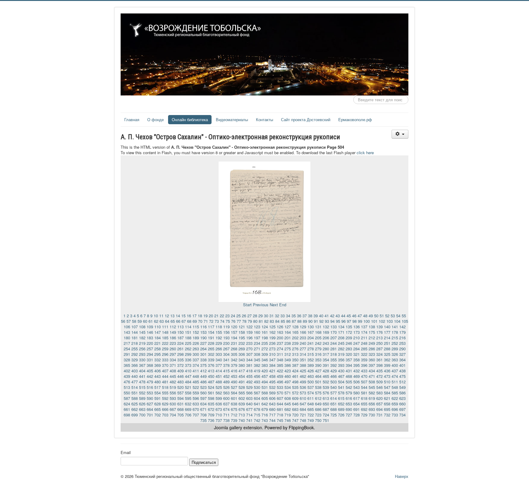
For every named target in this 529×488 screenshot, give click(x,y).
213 (379, 338)
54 (398, 316)
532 (272, 387)
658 (387, 404)
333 (165, 360)
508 (372, 382)
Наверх (401, 476)
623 (402, 398)
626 (142, 404)
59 (139, 321)
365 (127, 365)
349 (287, 360)
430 (341, 371)
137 (364, 327)
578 (341, 393)
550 (127, 393)
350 (295, 360)
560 (203, 393)
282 (341, 349)
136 (356, 327)
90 (310, 321)
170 (333, 332)
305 (234, 354)
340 (219, 360)
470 (364, 376)
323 (372, 354)
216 (402, 338)
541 (341, 387)
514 (134, 387)
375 (203, 365)
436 (387, 371)
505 (349, 382)
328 (127, 360)
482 (173, 382)
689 (341, 409)
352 (310, 360)
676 (241, 409)
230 (226, 343)
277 (303, 349)
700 (142, 415)
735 (203, 420)
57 (128, 321)
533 (280, 387)
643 (272, 404)
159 (249, 332)
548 (395, 387)
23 (227, 316)
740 (241, 420)
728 (356, 415)
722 (310, 415)
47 (360, 316)
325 (387, 354)
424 (295, 371)
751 (326, 420)
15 (183, 316)
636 (219, 404)
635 (211, 404)
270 (249, 349)
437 (395, 371)
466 (333, 376)
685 (310, 409)
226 (196, 343)
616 (349, 398)
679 (264, 409)
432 (356, 371)
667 (173, 409)
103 (389, 321)
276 (295, 349)
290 (402, 349)
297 (173, 354)
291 (127, 354)
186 (173, 338)
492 (249, 382)
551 (134, 393)
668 (180, 409)
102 (382, 321)
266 (219, 349)
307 (249, 354)
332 (157, 360)
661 (127, 409)
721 (303, 415)
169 (326, 332)
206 (326, 338)
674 (226, 409)
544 (364, 387)
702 (157, 415)
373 (188, 365)
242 (318, 343)
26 (244, 316)
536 (303, 387)
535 (295, 387)
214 (387, 338)
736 (211, 420)
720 (295, 415)
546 (379, 387)
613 (326, 398)
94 (332, 321)
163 (280, 332)
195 (241, 338)
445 (173, 376)
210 (356, 338)
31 (271, 316)
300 (196, 354)
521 (188, 387)
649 (318, 404)
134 (341, 327)
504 (341, 382)
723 (318, 415)
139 (379, 327)
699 (134, 415)
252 (395, 343)
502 (326, 382)
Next (274, 304)
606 (272, 398)
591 (157, 398)
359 (364, 360)
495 (272, 382)
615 (341, 398)
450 (211, 376)
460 (287, 376)
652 (341, 404)
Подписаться (204, 462)
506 (356, 382)
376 (211, 365)
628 (157, 404)
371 (173, 365)
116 (203, 327)
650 (326, 404)
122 (249, 327)
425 (303, 371)
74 (222, 321)
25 (238, 316)
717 (272, 415)
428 (326, 371)
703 (165, 415)
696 (395, 409)
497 (287, 382)
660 (402, 404)
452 (226, 376)
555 (165, 393)
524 (211, 387)
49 (371, 316)
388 (303, 365)
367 (142, 365)
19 (205, 316)
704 (173, 415)
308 (257, 354)
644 (280, 404)
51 (382, 316)
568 (264, 393)
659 (395, 404)
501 (318, 382)
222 (165, 343)
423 (287, 371)
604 (257, 398)
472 (379, 376)
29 (260, 316)
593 (173, 398)
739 (234, 420)
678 (257, 409)
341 (226, 360)
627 (150, 404)
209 (349, 338)
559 (196, 393)
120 (234, 327)
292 (134, 354)
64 (167, 321)
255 (134, 349)
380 (241, 365)
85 (283, 321)
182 (142, 338)
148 (165, 332)
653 (349, 404)
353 (318, 360)
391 (326, 365)
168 (318, 332)
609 (295, 398)
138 (372, 327)
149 (173, 332)
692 (364, 409)
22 (222, 316)
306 (241, 354)
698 (127, 415)
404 (142, 371)
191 (211, 338)
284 (356, 349)
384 (272, 365)
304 (226, 354)
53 (393, 316)
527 (234, 387)
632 (188, 404)
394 (349, 365)
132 (326, 327)
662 (134, 409)
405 (150, 371)
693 (372, 409)
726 (341, 415)
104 (397, 321)
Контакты (264, 119)
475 (402, 376)
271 (257, 349)
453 (234, 376)
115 (196, 327)
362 (387, 360)
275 (287, 349)
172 (349, 332)
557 (180, 393)
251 (387, 343)
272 (264, 349)
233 (249, 343)
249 (372, 343)
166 (303, 332)
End (282, 304)
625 (134, 404)
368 (150, 365)
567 (257, 393)
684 (303, 409)
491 (241, 382)
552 (142, 393)
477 (134, 382)
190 (203, 338)
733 (395, 415)
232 (241, 343)
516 (150, 387)
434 (372, 371)
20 (211, 316)
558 (188, 393)
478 (142, 382)
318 (333, 354)
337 (196, 360)
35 (293, 316)
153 (203, 332)
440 (134, 376)
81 (261, 321)
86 (288, 321)
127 (287, 327)
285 (364, 349)
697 (402, 409)
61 (150, 321)
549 (402, 387)
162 (272, 332)
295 (157, 354)
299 (188, 354)
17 (194, 316)
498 (295, 382)
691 (356, 409)
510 (387, 382)
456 (257, 376)
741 (249, 420)
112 (173, 327)
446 (180, 376)
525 (219, 387)
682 (287, 409)
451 (219, 376)
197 (257, 338)
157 (234, 332)
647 (303, 404)
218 (134, 343)
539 (326, 387)
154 (211, 332)
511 (395, 382)
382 (257, 365)
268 (234, 349)
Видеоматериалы (232, 119)
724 (326, 415)
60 (145, 321)
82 (266, 321)
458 (272, 376)
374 (196, 365)
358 (356, 360)
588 (134, 398)
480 (157, 382)
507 (364, 382)
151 (188, 332)
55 (404, 316)
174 (364, 332)
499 (303, 382)
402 (127, 371)
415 (226, 371)
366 (134, 365)
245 (341, 343)
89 (305, 321)
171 (341, 332)
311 (280, 354)
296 (165, 354)
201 (287, 338)
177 (387, 332)
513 (127, 387)
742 (257, 420)
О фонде (155, 119)
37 (304, 316)
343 (241, 360)
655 (364, 404)
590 (150, 398)
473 (387, 376)
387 (295, 365)
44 (343, 316)
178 (395, 332)
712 (234, 415)
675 (234, 409)
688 (333, 409)
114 (188, 327)
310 (272, 354)
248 (364, 343)
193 (226, 338)
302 (211, 354)
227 (203, 343)
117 (211, 327)
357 (349, 360)
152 (196, 332)
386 (287, 365)
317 (326, 354)
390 (318, 365)
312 (287, 354)
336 (188, 360)
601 (234, 398)
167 (310, 332)
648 (310, 404)
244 (333, 343)
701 (150, 415)
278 (310, 349)
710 (219, 415)
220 (150, 343)
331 (150, 360)
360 (372, 360)
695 (387, 409)
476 (127, 382)
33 (282, 316)
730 (372, 415)
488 (219, 382)
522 (196, 387)
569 (272, 393)
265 (211, 349)
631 (180, 404)
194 (234, 338)
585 (395, 393)
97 (349, 321)
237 (280, 343)
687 (326, 409)
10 (156, 316)
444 (165, 376)
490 (234, 382)
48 (365, 316)
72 (211, 321)
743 (264, 420)
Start (247, 304)
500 (310, 382)
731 (379, 415)
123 (257, 327)
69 (195, 321)
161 (264, 332)
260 (173, 349)
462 (303, 376)
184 (157, 338)
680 (272, 409)
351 (303, 360)
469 (356, 376)
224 (180, 343)
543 (356, 387)
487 (211, 382)
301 (203, 354)
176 (379, 332)
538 (318, 387)
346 (264, 360)
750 (318, 420)
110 (157, 327)
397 (372, 365)
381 (249, 365)
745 (280, 420)
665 (157, 409)
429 (333, 371)
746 (287, 420)
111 (165, 327)
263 (196, 349)
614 (333, 398)
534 (287, 387)
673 (219, 409)
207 (333, 338)
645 (287, 404)
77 (239, 321)
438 (402, 371)
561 (211, 393)
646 (295, 404)
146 (150, 332)
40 (321, 316)
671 (203, 409)
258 (157, 349)
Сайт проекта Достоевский (305, 119)
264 (203, 349)
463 (310, 376)
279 (318, 349)
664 (150, 409)
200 (280, 338)
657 (379, 404)
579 (349, 393)
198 (264, 338)
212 (372, 338)
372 (180, 365)
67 (184, 321)
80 (255, 321)
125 (272, 327)
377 (219, 365)
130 (310, 327)
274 (280, 349)
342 (234, 360)
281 (333, 349)
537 (310, 387)
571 (287, 393)
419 (257, 371)
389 (310, 365)
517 (157, 387)
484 (188, 382)
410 (188, 371)
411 (196, 371)
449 (203, 376)
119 (226, 327)
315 (310, 354)
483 (180, 382)
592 (165, 398)
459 (280, 376)
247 (356, 343)
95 (338, 321)
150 (180, 332)
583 (379, 393)
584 (387, 393)
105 (405, 321)
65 (173, 321)
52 (387, 316)
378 (226, 365)
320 (349, 354)
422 (280, 371)
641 (257, 404)
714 (249, 415)
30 (266, 316)
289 (395, 349)
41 (327, 316)
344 (249, 360)
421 (272, 371)
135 (349, 327)
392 (333, 365)
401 (402, 365)
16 (189, 316)
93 (327, 321)
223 (173, 343)
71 (206, 321)
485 (196, 382)
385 (280, 365)
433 (364, 371)
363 (395, 360)
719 (287, 415)
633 (196, 404)
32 (277, 316)
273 (272, 349)
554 (157, 393)
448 (196, 376)
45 (349, 316)
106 (127, 327)
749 (310, 420)
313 (295, 354)
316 (318, 354)
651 (333, 404)
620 (379, 398)
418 (249, 371)
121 (241, 327)
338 (203, 360)
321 (356, 354)
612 (318, 398)
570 (280, 393)
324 (379, 354)
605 (264, 398)
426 (310, 371)
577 (333, 393)
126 (280, 327)
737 (219, 420)
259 (165, 349)
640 (249, 404)
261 (180, 349)
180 (127, 338)
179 (402, 332)
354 (326, 360)
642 (264, 404)
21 (216, 316)
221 (157, 343)
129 (303, 327)
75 (228, 321)
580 (356, 393)
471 (372, 376)
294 (150, 354)
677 (249, 409)
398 (379, 365)
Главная (131, 119)
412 (203, 371)
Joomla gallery (228, 427)
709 (211, 415)
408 (173, 371)
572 (295, 393)
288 (387, 349)
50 (376, 316)
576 (326, 393)
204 (310, 338)
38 (310, 316)
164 (287, 332)
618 (364, 398)
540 (333, 387)
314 (303, 354)
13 (172, 316)
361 (379, 360)
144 (134, 332)
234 (257, 343)
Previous (260, 304)
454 (241, 376)
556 (173, 393)
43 (338, 316)
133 (333, 327)
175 (372, 332)
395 (356, 365)
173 (356, 332)
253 (402, 343)
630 (173, 404)
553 (150, 393)
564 (234, 393)
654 (356, 404)
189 (196, 338)
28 (255, 316)
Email (126, 452)
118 (219, 327)
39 (315, 316)
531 (264, 387)
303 (219, 354)
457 (264, 376)
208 (341, 338)
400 (395, 365)
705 (180, 415)
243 (326, 343)
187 (180, 338)
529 (249, 387)
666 (165, 409)
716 (264, 415)
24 (233, 316)
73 (217, 321)
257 (150, 349)
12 (167, 316)
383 (264, 365)
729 (364, 415)
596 (196, 398)
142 (402, 327)
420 (264, 371)
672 (211, 409)
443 (157, 376)
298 (180, 354)
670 (196, 409)
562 (219, 393)
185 (165, 338)
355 (333, 360)
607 (280, 398)
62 (156, 321)
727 (349, 415)
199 (272, 338)
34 (288, 316)
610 (303, 398)
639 (241, 404)
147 (157, 332)
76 (233, 321)
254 (127, 349)
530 (257, 387)
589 (142, 398)
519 (173, 387)
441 (142, 376)
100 (366, 321)
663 (142, 409)
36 (299, 316)
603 (249, 398)
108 (142, 327)
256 (142, 349)
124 (264, 327)
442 (150, 376)
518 (165, 387)
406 (157, 371)
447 (188, 376)
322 (364, 354)
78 (244, 321)
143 (127, 332)
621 (387, 398)
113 (180, 327)
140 (387, 327)
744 (272, 420)
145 (142, 332)
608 (287, 398)
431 (349, 371)
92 (321, 321)
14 (178, 316)
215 (395, 338)
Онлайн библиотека (190, 119)
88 (299, 321)
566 (249, 393)
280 (326, 349)
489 (226, 382)
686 (318, 409)
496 (280, 382)
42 (332, 316)
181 (134, 338)
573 (303, 393)
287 (379, 349)
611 (310, 398)
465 (326, 376)
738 (226, 420)
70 (200, 321)
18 (200, 316)
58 (134, 321)
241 (310, 343)
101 (374, 321)
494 (264, 382)
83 (272, 321)
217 (127, 343)
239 (295, 343)
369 (157, 365)
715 (257, 415)
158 (241, 332)
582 (372, 393)
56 (123, 321)
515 (142, 387)
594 (180, 398)
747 (295, 420)
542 (349, 387)
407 (165, 371)
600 (226, 398)
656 (372, 404)
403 (134, 371)
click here (365, 152)
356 (341, 360)
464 (318, 376)
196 (249, 338)
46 (354, 316)
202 (295, 338)
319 (341, 354)
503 (333, 382)
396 (364, 365)
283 (349, 349)
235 (264, 343)
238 (287, 343)
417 (241, 371)
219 (142, 343)
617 (356, 398)
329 (134, 360)
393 (341, 365)
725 (333, 415)
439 (127, 376)
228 (211, 343)
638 (234, 404)
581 (364, 393)
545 (372, 387)
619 (372, 398)
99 (360, 321)
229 (219, 343)
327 (402, 354)
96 (343, 321)
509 (379, 382)
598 (211, 398)
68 (189, 321)
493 (257, 382)
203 (303, 338)
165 (295, 332)
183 (150, 338)
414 (219, 371)
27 (249, 316)
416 (234, 371)
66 (178, 321)
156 (226, 332)
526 (226, 387)
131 (318, 327)
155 (219, 332)
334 (173, 360)
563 (226, 393)
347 (272, 360)
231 (234, 343)
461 (295, 376)
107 (134, 327)
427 (318, 371)
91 (316, 321)
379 (234, 365)
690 (349, 409)
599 (219, 398)
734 (402, 415)
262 (188, 349)
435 (379, 371)
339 (211, 360)
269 (241, 349)
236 (272, 343)
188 (188, 338)
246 (349, 343)
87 (294, 321)
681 (280, 409)
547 (387, 387)
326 (395, 354)
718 (280, 415)
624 (127, 404)
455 (249, 376)
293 (142, 354)
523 (203, 387)
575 (318, 393)
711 (226, 415)
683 (295, 409)
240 (303, 343)
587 (127, 398)
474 (395, 376)
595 (188, 398)
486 (203, 382)
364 (402, 360)
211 (364, 338)
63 (161, 321)
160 (257, 332)
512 (402, 382)
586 (402, 393)
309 (264, 354)
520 (180, 387)
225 (188, 343)
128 (295, 327)
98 (354, 321)
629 (165, 404)
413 (211, 371)
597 (203, 398)
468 (349, 376)
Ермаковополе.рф (355, 119)
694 (379, 409)
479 (150, 382)
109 (150, 327)
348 (280, 360)
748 (303, 420)
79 (250, 321)
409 (180, 371)
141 (395, 327)
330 (142, 360)
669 (188, 409)
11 (161, 316)
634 (203, 404)
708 (203, 415)
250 (379, 343)
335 (180, 360)
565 (241, 393)
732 (387, 415)
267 (226, 349)
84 (277, 321)
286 (372, 349)
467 (341, 376)
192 (219, 338)
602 (241, 398)
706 (188, 415)
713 (241, 415)
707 (196, 415)
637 (226, 404)
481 (165, 382)
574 (310, 393)
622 (395, 398)
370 (165, 365)
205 (318, 338)
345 (257, 360)
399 (387, 365)
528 (241, 387)
